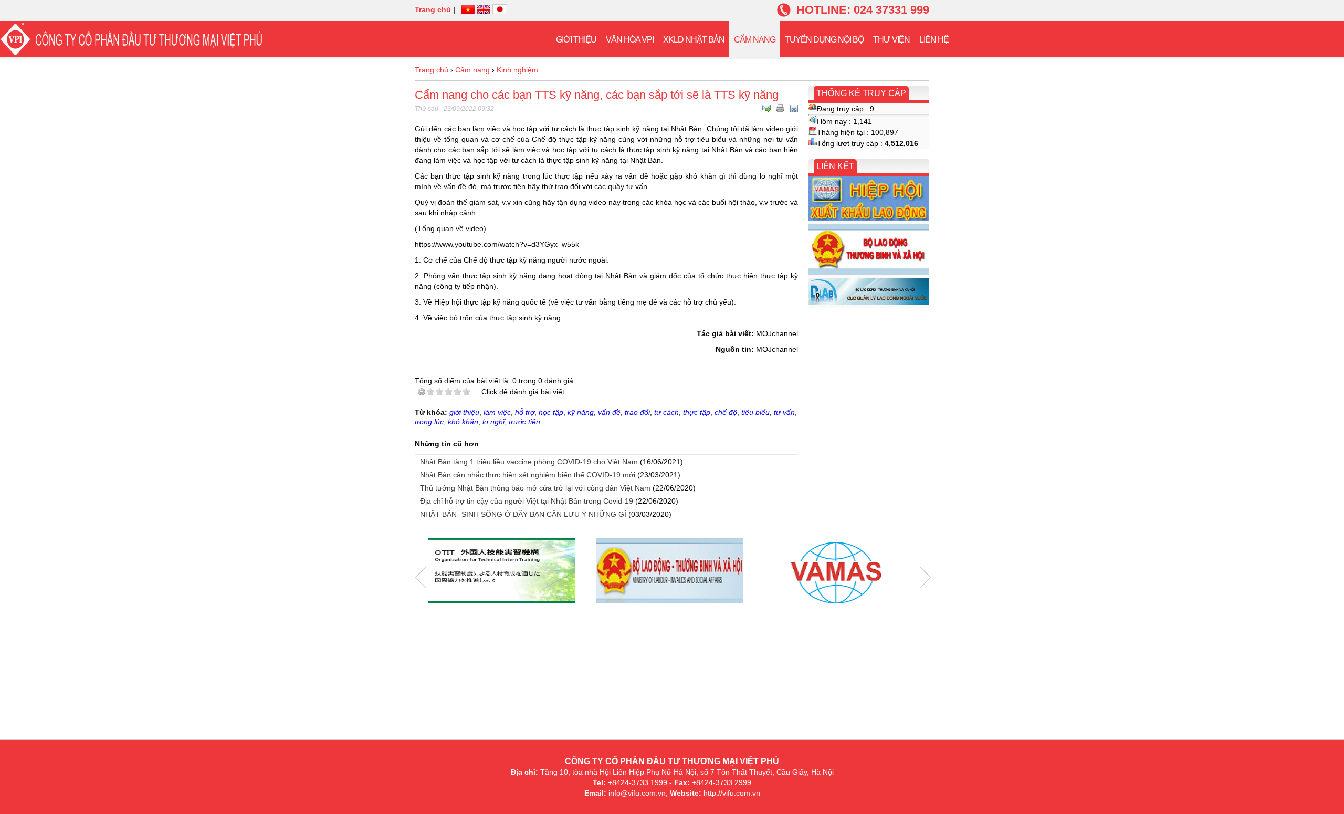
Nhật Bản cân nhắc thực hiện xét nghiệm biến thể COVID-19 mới (527, 475)
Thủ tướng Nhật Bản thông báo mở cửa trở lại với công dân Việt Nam (535, 488)
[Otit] (501, 572)
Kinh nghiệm (517, 70)
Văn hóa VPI (630, 39)
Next (925, 577)
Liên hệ (934, 39)
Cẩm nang (754, 39)
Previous (420, 577)
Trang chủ (433, 9)
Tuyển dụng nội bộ (824, 39)
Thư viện (891, 39)
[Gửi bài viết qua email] (766, 108)
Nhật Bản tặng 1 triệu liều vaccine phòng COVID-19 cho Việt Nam (529, 461)
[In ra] (780, 108)
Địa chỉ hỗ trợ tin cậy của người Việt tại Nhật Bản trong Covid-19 (526, 501)
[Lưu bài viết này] (794, 108)
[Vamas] (837, 572)
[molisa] (669, 572)
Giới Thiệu (576, 39)
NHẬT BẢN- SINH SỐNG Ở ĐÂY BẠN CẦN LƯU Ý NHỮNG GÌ (523, 514)
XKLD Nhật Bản (693, 39)
